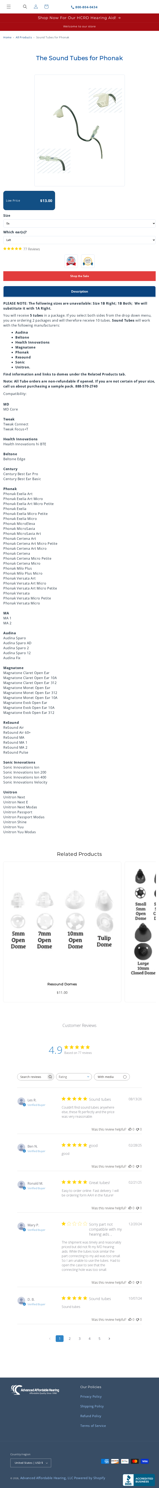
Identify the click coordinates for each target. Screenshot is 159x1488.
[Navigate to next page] (109, 1338)
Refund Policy (90, 1416)
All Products (24, 37)
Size (6, 215)
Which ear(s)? (15, 232)
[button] (8, 6)
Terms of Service (93, 1426)
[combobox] (74, 1076)
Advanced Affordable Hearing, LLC (46, 1478)
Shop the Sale (79, 276)
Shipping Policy (92, 1406)
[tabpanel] (79, 565)
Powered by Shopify (89, 1478)
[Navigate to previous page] (50, 1338)
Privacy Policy (91, 1396)
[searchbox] (31, 1076)
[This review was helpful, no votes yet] (130, 1129)
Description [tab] (79, 291)
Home (7, 37)
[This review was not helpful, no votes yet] (137, 1129)
